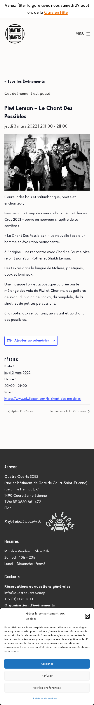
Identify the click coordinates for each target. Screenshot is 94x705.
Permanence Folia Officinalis (68, 411)
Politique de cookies (45, 699)
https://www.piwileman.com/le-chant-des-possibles (42, 399)
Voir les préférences (47, 687)
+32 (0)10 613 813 (18, 599)
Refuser (47, 675)
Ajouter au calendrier (31, 340)
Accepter (47, 663)
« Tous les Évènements (24, 82)
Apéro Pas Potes (21, 411)
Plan (7, 508)
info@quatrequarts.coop (24, 593)
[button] (87, 616)
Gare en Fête (56, 13)
